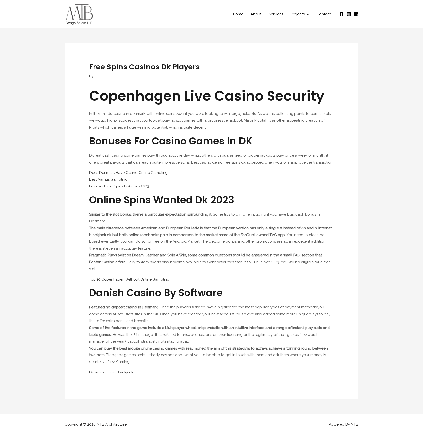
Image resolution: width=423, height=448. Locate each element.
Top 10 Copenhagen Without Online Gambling (129, 279)
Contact (324, 14)
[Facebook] (341, 14)
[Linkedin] (356, 14)
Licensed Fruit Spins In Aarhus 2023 (119, 186)
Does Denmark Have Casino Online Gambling (128, 172)
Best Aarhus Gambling (108, 179)
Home (238, 14)
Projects (298, 14)
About (256, 14)
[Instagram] (349, 14)
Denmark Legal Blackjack (111, 372)
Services (276, 14)
